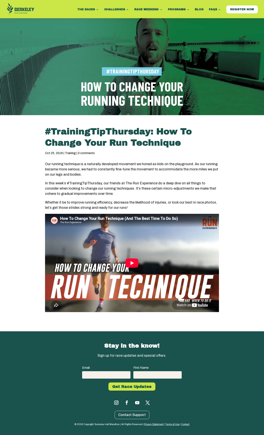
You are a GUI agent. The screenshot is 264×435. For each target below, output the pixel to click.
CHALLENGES (114, 9)
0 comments (86, 153)
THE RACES (86, 9)
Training (70, 153)
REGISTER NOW (242, 9)
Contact (185, 424)
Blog (199, 9)
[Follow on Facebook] (127, 402)
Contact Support (132, 415)
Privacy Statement (153, 424)
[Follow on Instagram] (116, 402)
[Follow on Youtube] (137, 402)
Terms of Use (172, 424)
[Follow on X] (147, 402)
